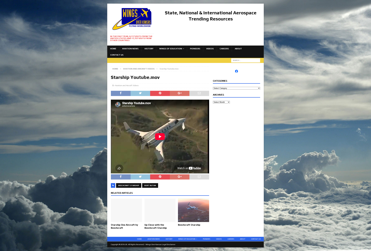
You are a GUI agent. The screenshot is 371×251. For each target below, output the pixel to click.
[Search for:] (245, 60)
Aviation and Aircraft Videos (127, 85)
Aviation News (130, 48)
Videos (210, 48)
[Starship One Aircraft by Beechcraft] (126, 220)
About (238, 48)
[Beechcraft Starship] (193, 220)
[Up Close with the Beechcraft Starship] (160, 220)
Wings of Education (170, 48)
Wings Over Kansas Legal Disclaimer (160, 244)
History (148, 48)
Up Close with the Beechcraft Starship (155, 226)
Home (113, 48)
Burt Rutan (150, 185)
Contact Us (116, 55)
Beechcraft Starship (128, 185)
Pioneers (195, 48)
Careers (224, 48)
